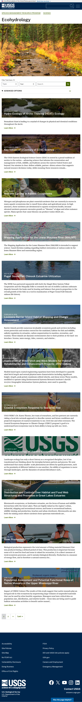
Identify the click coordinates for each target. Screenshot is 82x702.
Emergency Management (53, 667)
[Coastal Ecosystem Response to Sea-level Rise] (41, 402)
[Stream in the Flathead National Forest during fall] (41, 50)
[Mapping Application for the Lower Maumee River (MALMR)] (41, 231)
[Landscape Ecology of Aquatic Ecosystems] (41, 445)
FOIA (45, 644)
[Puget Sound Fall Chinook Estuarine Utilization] (41, 270)
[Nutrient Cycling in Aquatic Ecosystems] (41, 188)
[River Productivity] (41, 533)
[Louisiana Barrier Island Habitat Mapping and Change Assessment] (41, 314)
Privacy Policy (48, 648)
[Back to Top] (74, 694)
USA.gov (46, 657)
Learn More (8, 128)
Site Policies (7, 648)
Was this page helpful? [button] (62, 700)
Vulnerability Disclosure (11, 662)
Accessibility (7, 644)
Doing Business (8, 667)
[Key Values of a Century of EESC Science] (41, 144)
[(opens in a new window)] (51, 682)
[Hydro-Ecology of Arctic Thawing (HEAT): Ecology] (41, 108)
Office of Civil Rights (10, 671)
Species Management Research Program (21, 13)
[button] (36, 90)
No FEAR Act (7, 657)
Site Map (5, 653)
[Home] (8, 8)
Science (47, 13)
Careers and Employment (53, 662)
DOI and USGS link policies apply (56, 653)
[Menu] (77, 6)
